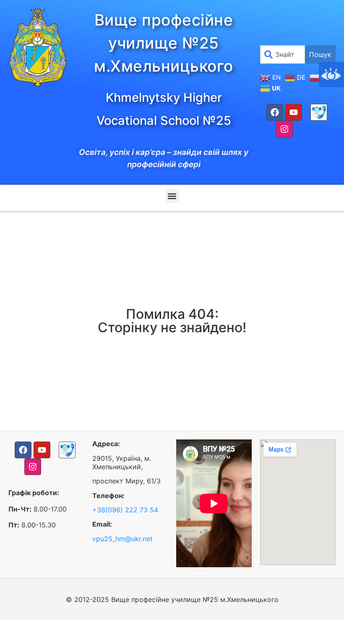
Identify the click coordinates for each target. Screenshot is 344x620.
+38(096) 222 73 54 (125, 510)
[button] (172, 196)
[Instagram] (284, 129)
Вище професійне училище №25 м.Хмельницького (163, 42)
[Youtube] (293, 112)
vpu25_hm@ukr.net (122, 539)
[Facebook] (274, 112)
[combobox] (282, 54)
